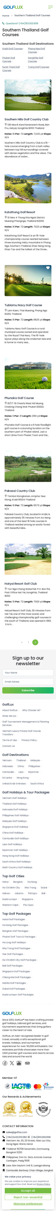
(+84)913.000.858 (41, 1137)
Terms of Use (9, 740)
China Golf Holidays (12, 832)
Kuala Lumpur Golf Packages (17, 994)
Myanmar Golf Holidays (15, 850)
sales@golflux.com (16, 1132)
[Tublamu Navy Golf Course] (28, 280)
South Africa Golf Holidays (16, 861)
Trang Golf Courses (38, 67)
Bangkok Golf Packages (15, 931)
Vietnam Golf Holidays (14, 798)
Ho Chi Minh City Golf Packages (19, 960)
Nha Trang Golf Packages (16, 948)
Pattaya (32, 893)
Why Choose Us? (31, 710)
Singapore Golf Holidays (15, 826)
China (21, 766)
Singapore (27, 899)
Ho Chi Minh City (11, 887)
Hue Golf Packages (12, 954)
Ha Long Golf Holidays (14, 942)
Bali (43, 893)
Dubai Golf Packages (13, 988)
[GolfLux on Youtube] (20, 1064)
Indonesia (7, 766)
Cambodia (8, 772)
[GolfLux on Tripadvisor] (28, 1063)
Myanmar (33, 772)
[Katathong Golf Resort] (28, 187)
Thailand (21, 760)
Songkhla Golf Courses (35, 59)
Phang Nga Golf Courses (36, 50)
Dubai (44, 887)
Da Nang (32, 882)
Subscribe (28, 690)
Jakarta (19, 893)
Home (5, 15)
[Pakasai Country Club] (28, 466)
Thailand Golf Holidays (14, 803)
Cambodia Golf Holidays (15, 838)
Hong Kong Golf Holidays (15, 855)
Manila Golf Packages (14, 983)
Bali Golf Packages (12, 965)
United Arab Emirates (14, 783)
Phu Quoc (28, 905)
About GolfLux (10, 710)
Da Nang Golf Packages (15, 925)
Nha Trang (30, 887)
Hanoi (5, 882)
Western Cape (10, 905)
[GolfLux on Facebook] (5, 1063)
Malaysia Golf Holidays (14, 821)
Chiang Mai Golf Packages (16, 977)
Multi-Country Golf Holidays (17, 867)
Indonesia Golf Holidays (14, 809)
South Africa (37, 783)
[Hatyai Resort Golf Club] (28, 559)
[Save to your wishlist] (48, 82)
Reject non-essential (28, 1197)
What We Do (9, 716)
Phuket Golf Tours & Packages (18, 936)
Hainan (6, 893)
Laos (21, 772)
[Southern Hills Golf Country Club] (28, 94)
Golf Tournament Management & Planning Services (25, 723)
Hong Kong (23, 777)
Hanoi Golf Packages (13, 919)
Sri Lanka (7, 777)
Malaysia (35, 760)
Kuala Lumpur (9, 899)
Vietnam (7, 760)
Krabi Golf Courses (12, 48)
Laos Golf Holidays (12, 844)
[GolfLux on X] (12, 1063)
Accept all (28, 1191)
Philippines (34, 766)
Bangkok (18, 882)
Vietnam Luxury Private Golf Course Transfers (21, 732)
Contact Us (8, 746)
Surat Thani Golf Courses (11, 68)
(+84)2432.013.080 (16, 1137)
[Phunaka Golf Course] (28, 373)
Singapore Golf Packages (16, 971)
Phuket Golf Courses (8, 59)
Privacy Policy (29, 740)
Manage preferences (28, 1204)
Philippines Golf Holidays (15, 815)
